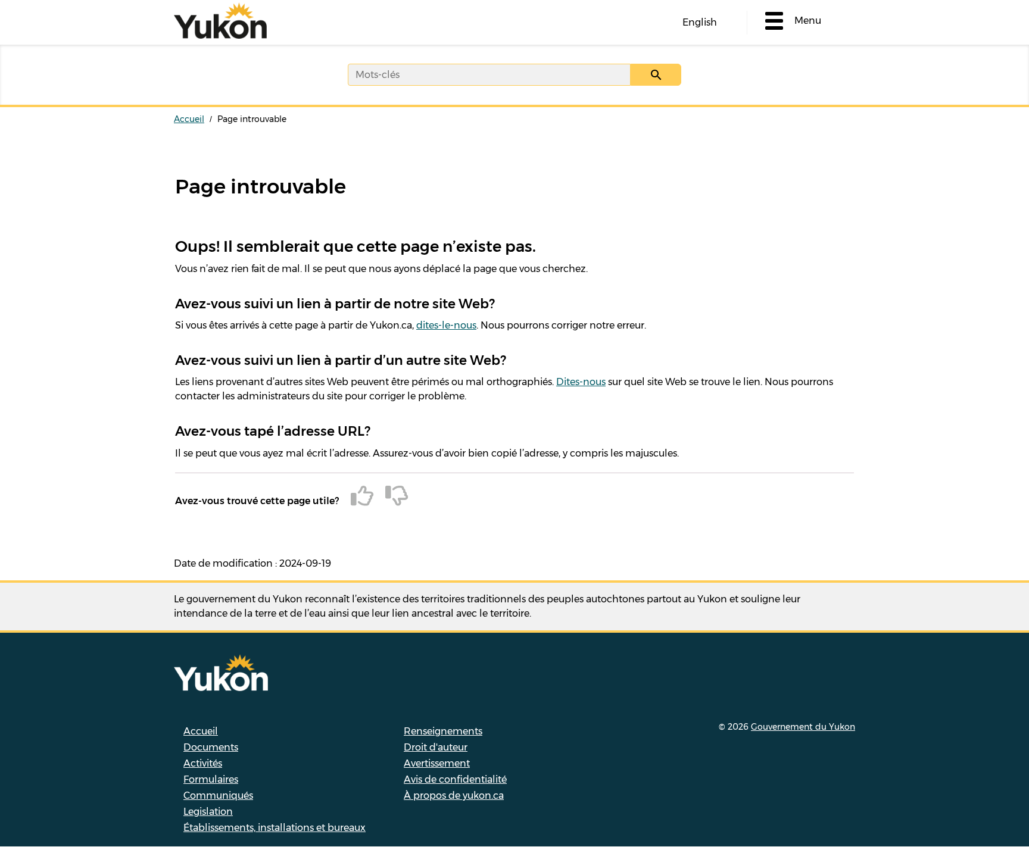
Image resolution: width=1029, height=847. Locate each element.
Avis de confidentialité (455, 779)
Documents (210, 747)
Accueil (189, 119)
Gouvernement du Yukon (803, 726)
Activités (202, 763)
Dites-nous (581, 381)
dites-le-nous (446, 325)
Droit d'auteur (435, 747)
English (699, 22)
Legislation (208, 811)
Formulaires (210, 779)
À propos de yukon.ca (454, 795)
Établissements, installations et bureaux (274, 827)
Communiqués (218, 795)
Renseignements (443, 731)
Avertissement (437, 763)
